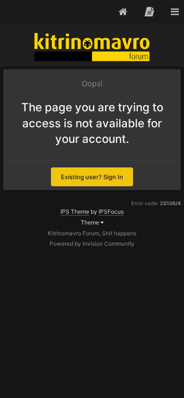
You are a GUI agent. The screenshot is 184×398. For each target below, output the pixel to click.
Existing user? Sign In (92, 177)
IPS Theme (74, 211)
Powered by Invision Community (92, 243)
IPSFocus (111, 211)
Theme (90, 222)
